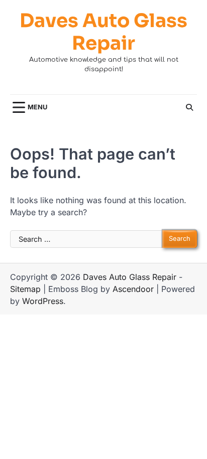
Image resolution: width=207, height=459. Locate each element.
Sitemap (25, 289)
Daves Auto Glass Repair (103, 32)
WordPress (42, 301)
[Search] (189, 107)
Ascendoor (133, 289)
